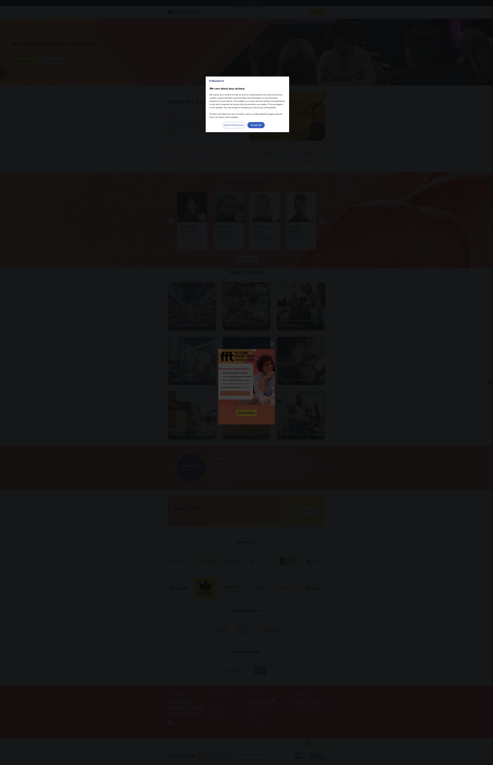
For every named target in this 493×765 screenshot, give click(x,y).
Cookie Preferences (234, 125)
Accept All (256, 125)
